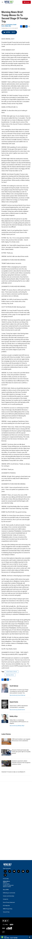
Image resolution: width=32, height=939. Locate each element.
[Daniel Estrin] (4, 704)
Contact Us (5, 899)
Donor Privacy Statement (9, 902)
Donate (27, 2)
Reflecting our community (9, 892)
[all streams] (30, 937)
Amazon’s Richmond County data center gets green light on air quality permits (21, 751)
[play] (2, 937)
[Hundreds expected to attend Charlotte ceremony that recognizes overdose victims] (6, 763)
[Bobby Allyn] (4, 718)
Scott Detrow (9, 24)
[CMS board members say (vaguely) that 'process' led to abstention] (6, 741)
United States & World (11, 671)
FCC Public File (6, 905)
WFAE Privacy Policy (7, 908)
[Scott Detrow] (4, 688)
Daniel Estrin (14, 702)
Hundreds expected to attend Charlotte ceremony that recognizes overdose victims (21, 762)
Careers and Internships (8, 896)
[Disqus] (16, 801)
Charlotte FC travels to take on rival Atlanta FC (13, 772)
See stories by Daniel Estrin (17, 709)
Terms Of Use (6, 912)
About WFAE (6, 889)
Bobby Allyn (8, 26)
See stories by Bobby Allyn (17, 725)
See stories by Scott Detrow (17, 695)
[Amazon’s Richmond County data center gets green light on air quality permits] (6, 752)
